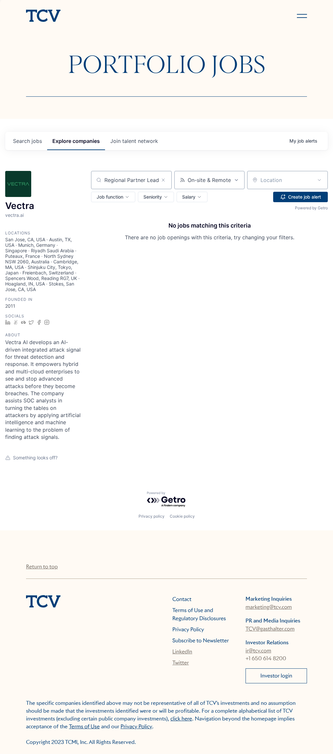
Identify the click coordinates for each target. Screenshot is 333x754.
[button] (113, 197)
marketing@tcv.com (269, 607)
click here (181, 718)
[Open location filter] (319, 180)
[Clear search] (163, 180)
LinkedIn (182, 651)
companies (76, 141)
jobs (27, 141)
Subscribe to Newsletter (200, 640)
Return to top (42, 566)
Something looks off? (35, 457)
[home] (93, 16)
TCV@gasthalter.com (270, 628)
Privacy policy (152, 516)
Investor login (276, 675)
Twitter (180, 662)
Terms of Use (84, 726)
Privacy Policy (188, 629)
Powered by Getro (311, 207)
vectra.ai (14, 215)
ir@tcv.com (258, 650)
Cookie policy (182, 516)
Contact (182, 599)
